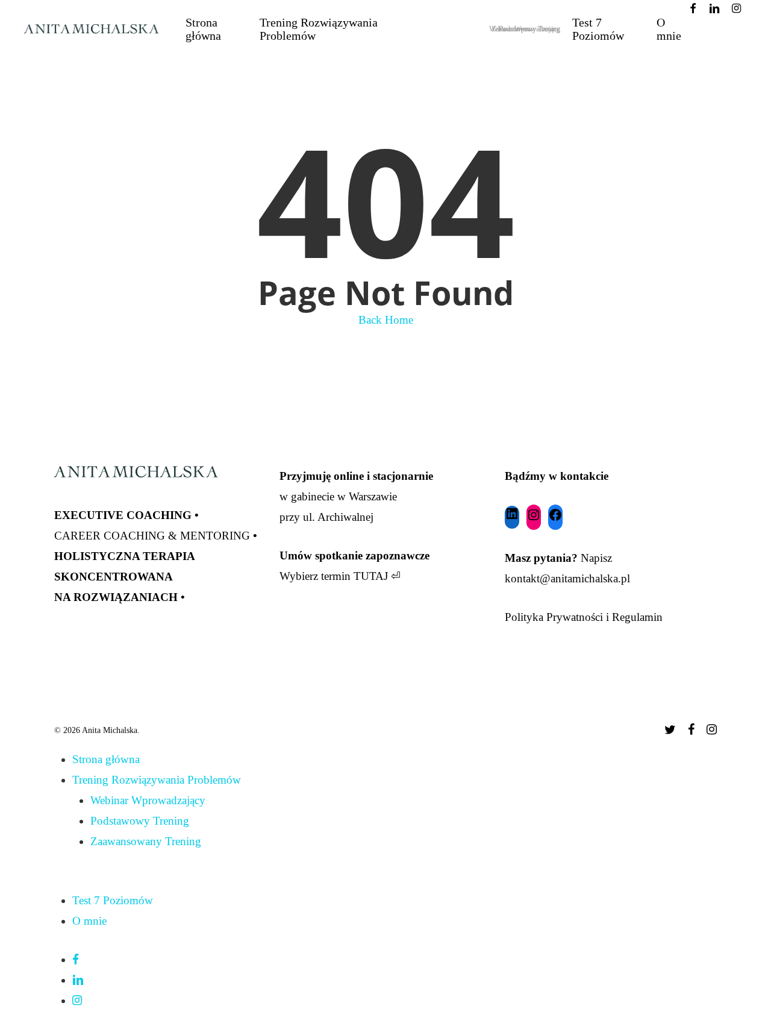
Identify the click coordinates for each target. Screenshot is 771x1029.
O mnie (89, 920)
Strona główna (106, 759)
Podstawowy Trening (139, 820)
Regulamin (637, 617)
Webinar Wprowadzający (147, 800)
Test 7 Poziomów (112, 900)
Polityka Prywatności (554, 617)
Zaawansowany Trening (145, 841)
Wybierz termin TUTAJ (333, 576)
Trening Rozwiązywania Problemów (156, 779)
